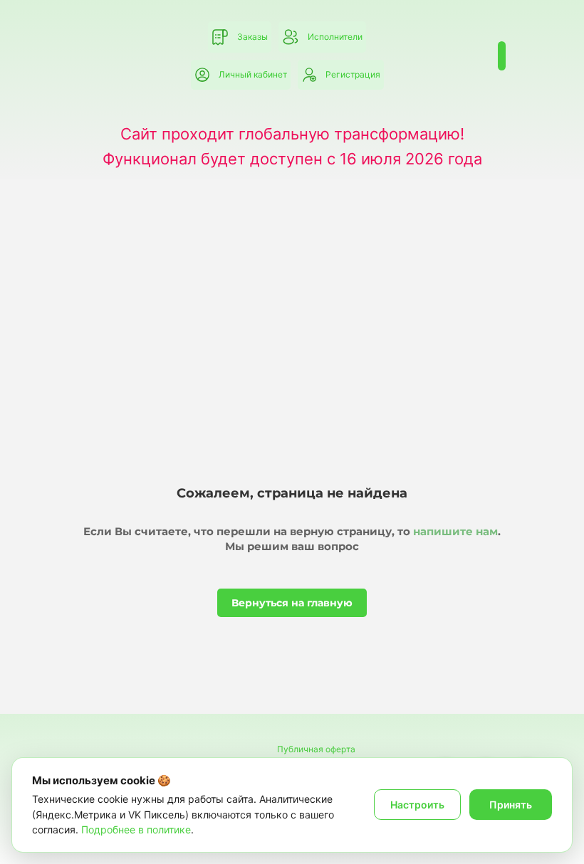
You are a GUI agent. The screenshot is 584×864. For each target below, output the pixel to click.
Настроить (417, 805)
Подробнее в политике (136, 829)
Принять (510, 805)
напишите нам (455, 531)
